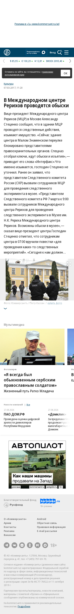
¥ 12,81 (38, 61)
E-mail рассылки (47, 531)
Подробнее (24, 606)
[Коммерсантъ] (7, 52)
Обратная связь (47, 523)
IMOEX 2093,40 (54, 61)
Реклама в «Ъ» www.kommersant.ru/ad (37, 24)
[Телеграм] (6, 545)
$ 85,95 (14, 61)
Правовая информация (51, 527)
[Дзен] (22, 545)
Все (28, 404)
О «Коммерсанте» (15, 519)
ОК (65, 73)
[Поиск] (60, 52)
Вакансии (10, 535)
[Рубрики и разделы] (66, 52)
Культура (8, 83)
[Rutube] (37, 545)
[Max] (45, 545)
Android (41, 519)
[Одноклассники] (30, 545)
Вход (53, 52)
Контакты (10, 527)
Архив (7, 523)
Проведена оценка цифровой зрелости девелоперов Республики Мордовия (22, 422)
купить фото (55, 303)
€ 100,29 (26, 61)
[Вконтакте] (14, 545)
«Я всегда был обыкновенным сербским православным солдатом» (30, 380)
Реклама (9, 531)
